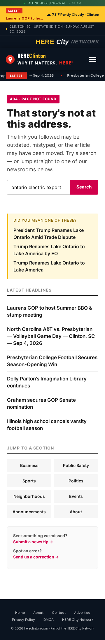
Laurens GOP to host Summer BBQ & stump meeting (24, 18)
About (76, 511)
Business (29, 465)
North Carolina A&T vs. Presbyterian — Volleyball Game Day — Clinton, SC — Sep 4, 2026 (51, 336)
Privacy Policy (23, 619)
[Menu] (92, 59)
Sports (29, 480)
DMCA (48, 619)
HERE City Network (77, 619)
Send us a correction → (36, 556)
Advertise (82, 612)
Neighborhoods (29, 496)
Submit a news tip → (33, 541)
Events (76, 496)
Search (84, 187)
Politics (76, 480)
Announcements (29, 511)
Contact (59, 612)
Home (20, 612)
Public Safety (76, 465)
